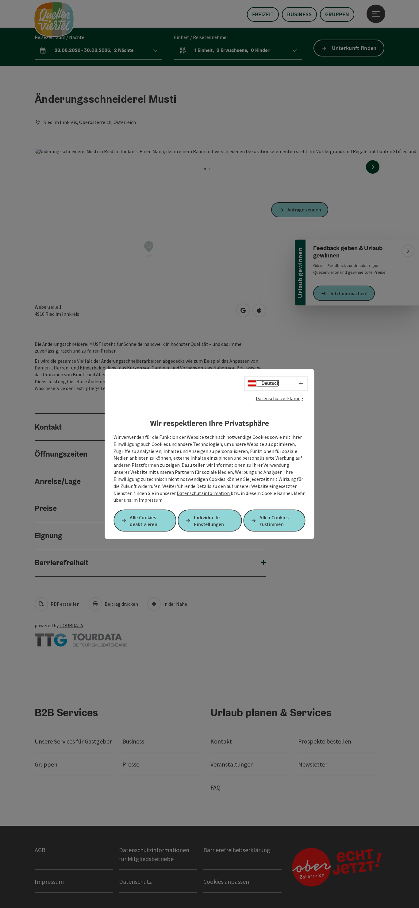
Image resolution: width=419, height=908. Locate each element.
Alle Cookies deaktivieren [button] (143, 520)
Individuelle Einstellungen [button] (209, 520)
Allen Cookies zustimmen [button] (274, 520)
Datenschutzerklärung (279, 398)
